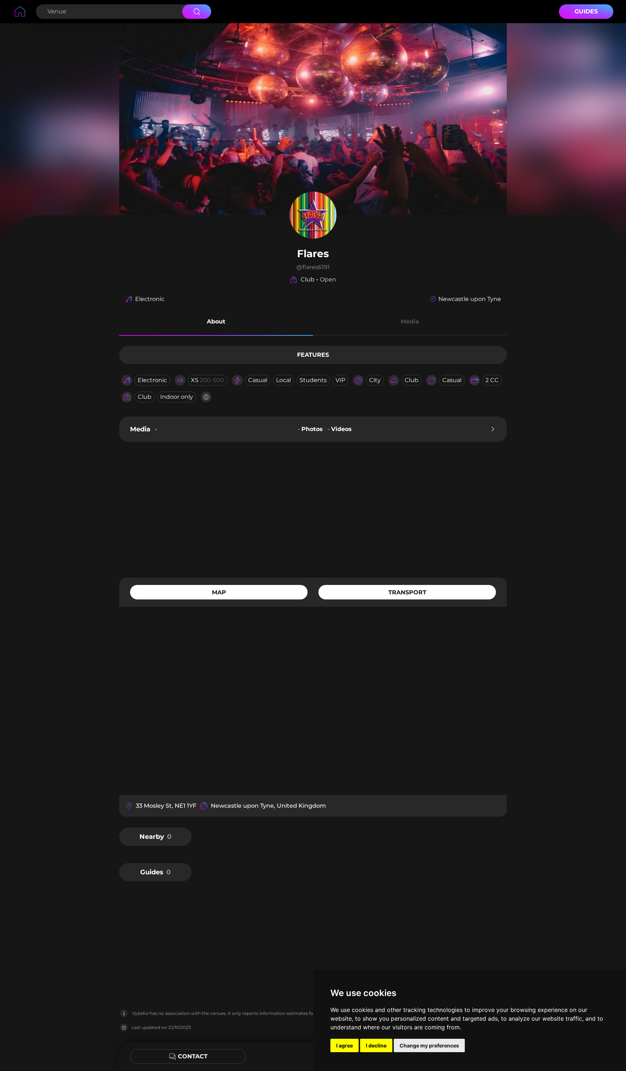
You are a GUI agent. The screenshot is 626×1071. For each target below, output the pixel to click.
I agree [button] (344, 1045)
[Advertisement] (313, 509)
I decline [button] (376, 1045)
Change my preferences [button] (429, 1045)
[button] (216, 322)
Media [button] (410, 321)
